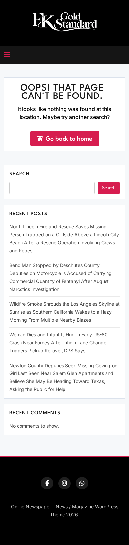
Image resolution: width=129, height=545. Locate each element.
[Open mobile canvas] (7, 54)
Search (19, 174)
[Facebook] (47, 483)
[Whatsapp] (82, 483)
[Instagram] (64, 483)
